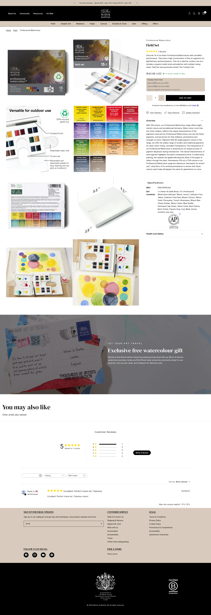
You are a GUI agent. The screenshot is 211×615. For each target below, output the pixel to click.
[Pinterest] (51, 554)
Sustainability (112, 534)
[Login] (189, 13)
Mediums (80, 24)
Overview (150, 120)
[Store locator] (199, 13)
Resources (38, 13)
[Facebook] (26, 554)
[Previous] (74, 3)
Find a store (112, 554)
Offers (155, 24)
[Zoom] (67, 44)
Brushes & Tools (119, 24)
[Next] (137, 3)
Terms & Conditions (157, 517)
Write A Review (142, 453)
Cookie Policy (155, 524)
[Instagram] (34, 554)
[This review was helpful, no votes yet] (183, 504)
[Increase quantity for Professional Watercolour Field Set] (161, 98)
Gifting (144, 24)
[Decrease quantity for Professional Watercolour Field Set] (149, 98)
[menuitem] (12, 13)
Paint (53, 24)
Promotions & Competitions (161, 527)
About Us (12, 13)
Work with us (112, 527)
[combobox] (54, 475)
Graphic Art (66, 24)
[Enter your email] (101, 524)
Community (25, 13)
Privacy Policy (155, 520)
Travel (109, 538)
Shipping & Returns (115, 520)
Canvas (103, 24)
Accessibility (112, 531)
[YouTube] (43, 554)
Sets (134, 24)
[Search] (194, 13)
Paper (92, 24)
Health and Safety (155, 234)
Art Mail (49, 13)
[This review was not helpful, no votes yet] (187, 504)
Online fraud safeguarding (118, 542)
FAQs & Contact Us (115, 517)
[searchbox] (29, 475)
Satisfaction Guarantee (158, 534)
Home (8, 30)
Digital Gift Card (114, 524)
